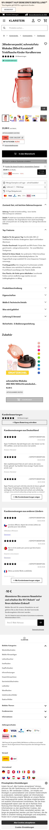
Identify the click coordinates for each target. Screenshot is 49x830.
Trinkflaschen (41, 35)
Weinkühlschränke (8, 650)
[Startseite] (6, 35)
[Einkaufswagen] (45, 20)
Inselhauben (6, 663)
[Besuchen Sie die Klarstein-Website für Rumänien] (28, 777)
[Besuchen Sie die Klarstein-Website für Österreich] (8, 771)
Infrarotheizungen (8, 672)
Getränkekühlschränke (10, 681)
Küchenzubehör (28, 35)
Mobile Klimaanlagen (9, 654)
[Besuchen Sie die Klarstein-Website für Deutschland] (3, 771)
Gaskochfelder (7, 699)
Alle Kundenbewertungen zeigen (27, 497)
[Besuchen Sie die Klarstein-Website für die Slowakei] (3, 777)
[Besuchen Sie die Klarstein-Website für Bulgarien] (33, 777)
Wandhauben (6, 690)
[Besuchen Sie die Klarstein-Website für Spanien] (28, 771)
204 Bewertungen (20, 56)
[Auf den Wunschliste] (45, 43)
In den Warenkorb (26, 154)
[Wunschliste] (39, 20)
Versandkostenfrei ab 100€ (38, 15)
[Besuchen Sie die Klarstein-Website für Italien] (23, 771)
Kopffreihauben (7, 668)
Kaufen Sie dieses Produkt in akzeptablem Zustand (22, 166)
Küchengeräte (13, 35)
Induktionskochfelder (9, 695)
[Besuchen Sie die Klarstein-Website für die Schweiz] (13, 771)
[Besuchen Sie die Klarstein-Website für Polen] (18, 777)
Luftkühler (5, 686)
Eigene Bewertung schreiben (25, 422)
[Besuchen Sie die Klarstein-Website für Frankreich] (18, 771)
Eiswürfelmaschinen (9, 677)
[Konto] (33, 20)
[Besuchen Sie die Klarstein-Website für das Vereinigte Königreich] (33, 771)
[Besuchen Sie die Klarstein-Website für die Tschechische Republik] (8, 777)
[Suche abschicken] (4, 27)
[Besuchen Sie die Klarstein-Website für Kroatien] (23, 777)
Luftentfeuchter (7, 659)
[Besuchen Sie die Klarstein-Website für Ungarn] (13, 777)
